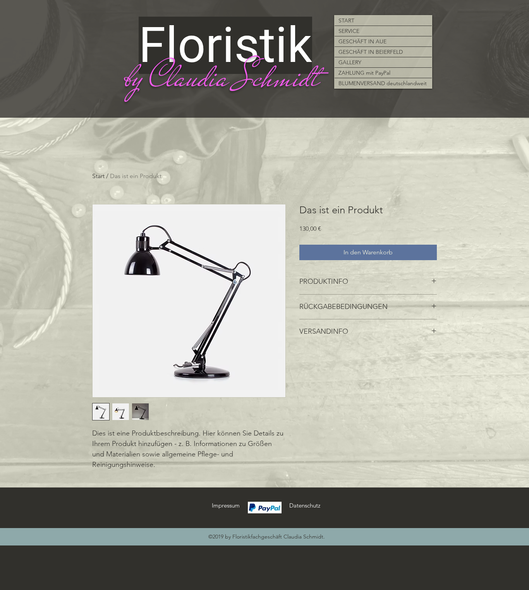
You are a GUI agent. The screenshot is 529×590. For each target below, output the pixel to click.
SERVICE (348, 30)
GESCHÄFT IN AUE (362, 41)
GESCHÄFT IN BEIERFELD (370, 51)
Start (98, 176)
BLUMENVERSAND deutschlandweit (382, 83)
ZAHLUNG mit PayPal (364, 72)
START (346, 20)
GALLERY (349, 62)
